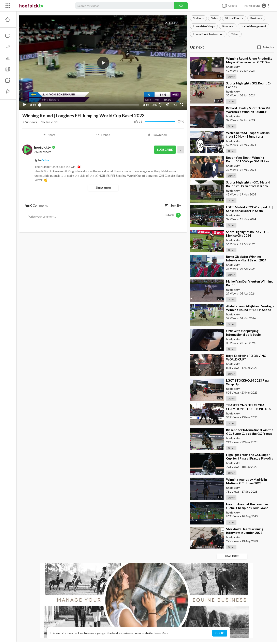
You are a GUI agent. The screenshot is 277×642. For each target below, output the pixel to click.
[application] (103, 62)
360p (173, 95)
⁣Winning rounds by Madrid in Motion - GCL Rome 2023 (246, 481)
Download (160, 135)
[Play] (25, 105)
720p (174, 105)
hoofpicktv (43, 147)
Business (256, 18)
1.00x (154, 105)
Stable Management (253, 26)
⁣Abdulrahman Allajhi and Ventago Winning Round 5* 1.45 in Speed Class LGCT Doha (250, 309)
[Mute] (167, 105)
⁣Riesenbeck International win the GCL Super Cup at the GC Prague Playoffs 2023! (249, 433)
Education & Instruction (208, 34)
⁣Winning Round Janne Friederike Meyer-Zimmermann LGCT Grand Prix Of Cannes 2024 (249, 62)
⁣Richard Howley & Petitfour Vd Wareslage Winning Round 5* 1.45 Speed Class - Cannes (248, 111)
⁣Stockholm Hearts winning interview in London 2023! (245, 530)
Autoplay (268, 47)
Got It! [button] (219, 633)
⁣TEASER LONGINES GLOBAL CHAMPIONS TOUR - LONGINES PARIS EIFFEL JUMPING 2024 (248, 408)
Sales (214, 18)
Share (52, 135)
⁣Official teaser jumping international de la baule (243, 332)
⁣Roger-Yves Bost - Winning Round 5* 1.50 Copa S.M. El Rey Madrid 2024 (247, 161)
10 (160, 105)
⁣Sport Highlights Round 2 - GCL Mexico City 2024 (248, 233)
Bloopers (227, 26)
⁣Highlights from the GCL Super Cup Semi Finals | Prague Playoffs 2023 (249, 458)
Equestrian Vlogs (204, 26)
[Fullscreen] (181, 105)
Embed (105, 135)
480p (173, 89)
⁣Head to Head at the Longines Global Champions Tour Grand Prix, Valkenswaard (247, 507)
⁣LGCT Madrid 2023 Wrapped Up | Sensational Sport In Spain (249, 209)
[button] (257, 5)
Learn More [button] (161, 633)
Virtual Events (234, 18)
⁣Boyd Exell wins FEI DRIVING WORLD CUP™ (246, 357)
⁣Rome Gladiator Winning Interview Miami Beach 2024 (246, 258)
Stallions (198, 18)
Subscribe (165, 149)
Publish (170, 215)
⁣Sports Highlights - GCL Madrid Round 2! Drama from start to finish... (248, 185)
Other (235, 34)
